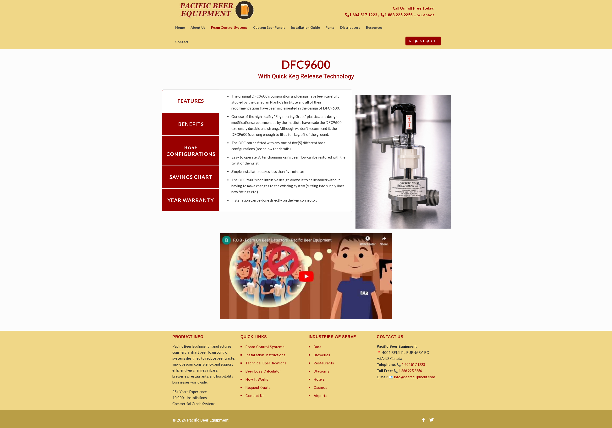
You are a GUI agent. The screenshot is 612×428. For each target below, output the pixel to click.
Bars (317, 347)
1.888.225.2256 (410, 371)
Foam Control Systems (265, 347)
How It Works (257, 379)
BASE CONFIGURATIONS (190, 150)
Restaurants (324, 363)
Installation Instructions (266, 355)
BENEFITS (191, 124)
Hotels (319, 379)
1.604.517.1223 (413, 364)
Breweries (322, 355)
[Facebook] (423, 420)
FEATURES (190, 101)
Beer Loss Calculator (263, 371)
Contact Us (255, 396)
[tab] (190, 101)
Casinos (321, 387)
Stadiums (321, 371)
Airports (320, 396)
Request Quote (258, 387)
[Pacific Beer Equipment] (217, 10)
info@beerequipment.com (414, 377)
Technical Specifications (266, 363)
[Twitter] (431, 420)
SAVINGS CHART (190, 177)
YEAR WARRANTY (191, 200)
